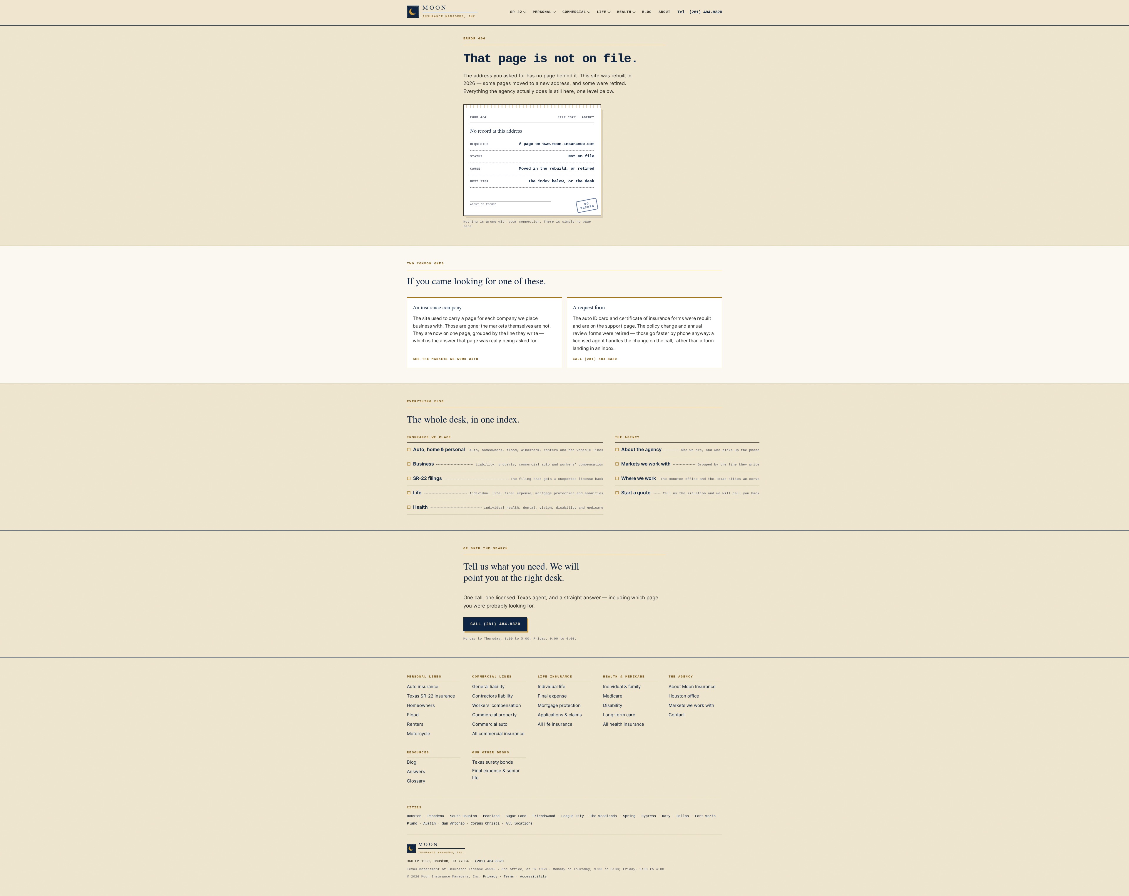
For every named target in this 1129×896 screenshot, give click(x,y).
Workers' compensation (496, 705)
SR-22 (516, 12)
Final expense (552, 696)
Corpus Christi (485, 824)
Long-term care (619, 715)
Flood (413, 715)
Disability (612, 705)
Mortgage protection (559, 705)
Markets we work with (691, 705)
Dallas (683, 816)
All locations (519, 824)
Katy (666, 816)
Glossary (416, 781)
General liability (488, 686)
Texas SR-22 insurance (431, 696)
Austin (429, 824)
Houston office (684, 696)
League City (572, 816)
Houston (414, 816)
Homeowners (421, 705)
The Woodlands (603, 816)
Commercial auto (489, 724)
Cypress (649, 816)
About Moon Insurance (692, 686)
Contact (677, 715)
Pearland (491, 816)
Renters (415, 724)
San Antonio (453, 824)
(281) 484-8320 (489, 861)
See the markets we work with (445, 359)
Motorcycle (418, 733)
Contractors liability (492, 696)
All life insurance (555, 724)
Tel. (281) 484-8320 (699, 12)
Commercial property (494, 715)
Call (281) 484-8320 (595, 359)
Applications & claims (560, 715)
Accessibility (533, 876)
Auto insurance (422, 686)
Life (601, 12)
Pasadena (435, 816)
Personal (542, 12)
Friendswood (543, 816)
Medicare (612, 696)
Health (624, 12)
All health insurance (623, 724)
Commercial (574, 12)
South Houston (463, 816)
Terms (509, 876)
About (664, 12)
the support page (616, 326)
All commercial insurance (498, 733)
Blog (647, 12)
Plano (412, 824)
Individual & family (622, 686)
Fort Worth (705, 816)
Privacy (490, 876)
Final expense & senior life (496, 774)
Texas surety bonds (492, 762)
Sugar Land (516, 816)
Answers (416, 771)
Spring (629, 816)
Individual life (551, 686)
